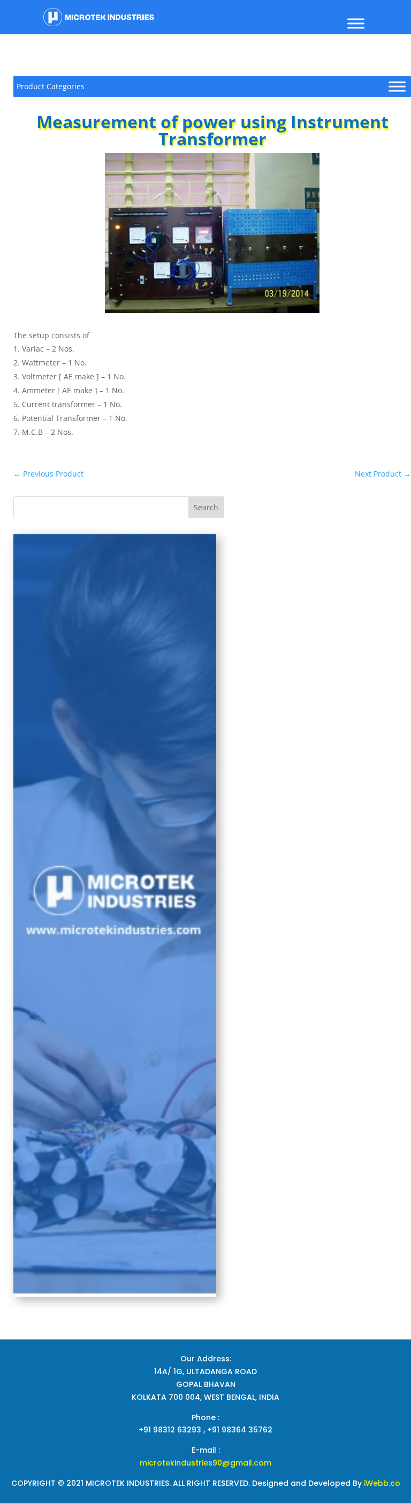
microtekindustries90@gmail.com (205, 1463)
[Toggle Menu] (355, 23)
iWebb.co (382, 1483)
